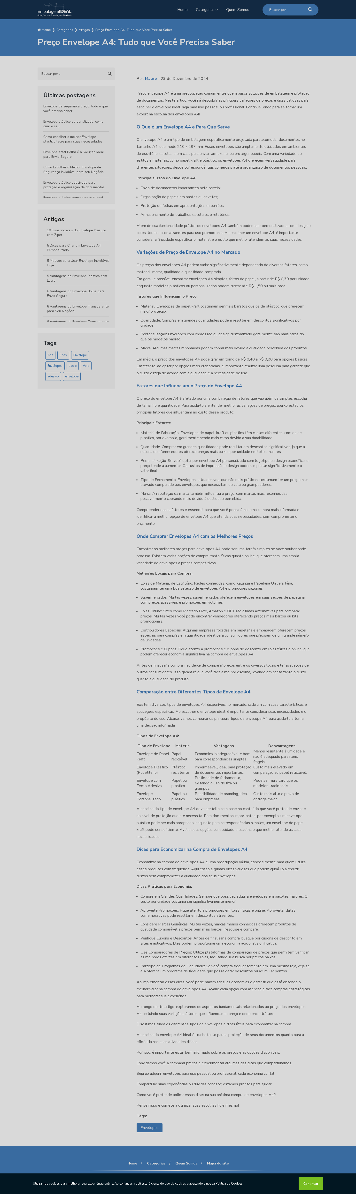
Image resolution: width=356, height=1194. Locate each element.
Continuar (310, 1184)
